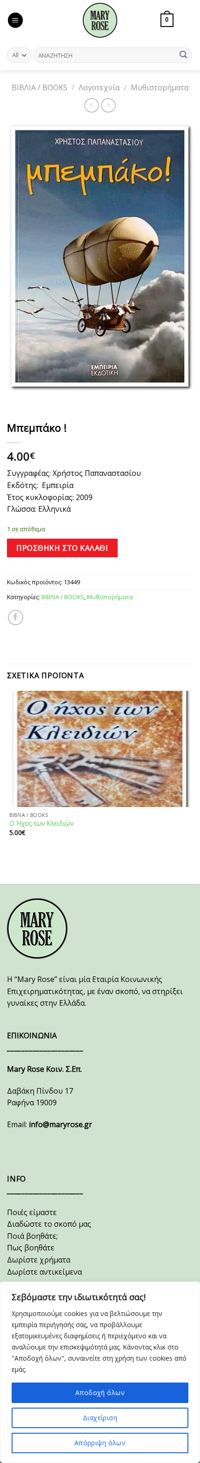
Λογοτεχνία (99, 87)
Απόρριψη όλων (100, 1442)
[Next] (42, 400)
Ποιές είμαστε (32, 1212)
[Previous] (16, 400)
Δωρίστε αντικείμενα (44, 1272)
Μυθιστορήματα (159, 87)
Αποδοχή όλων (100, 1392)
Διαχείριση (100, 1417)
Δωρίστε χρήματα (38, 1260)
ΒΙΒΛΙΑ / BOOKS (39, 87)
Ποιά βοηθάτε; (32, 1236)
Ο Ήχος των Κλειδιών (41, 823)
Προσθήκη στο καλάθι (62, 548)
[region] (100, 1372)
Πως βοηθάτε (30, 1248)
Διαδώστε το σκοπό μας (49, 1224)
